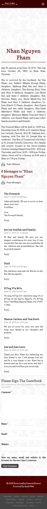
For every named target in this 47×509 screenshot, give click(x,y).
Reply (6, 220)
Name (4, 424)
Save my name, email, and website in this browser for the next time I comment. (23, 459)
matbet (16, 496)
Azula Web (29, 486)
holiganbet (8, 496)
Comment (6, 392)
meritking (30, 502)
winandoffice (11, 499)
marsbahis (20, 502)
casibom (24, 496)
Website (5, 444)
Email (4, 434)
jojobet (32, 496)
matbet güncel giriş (19, 505)
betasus (39, 502)
